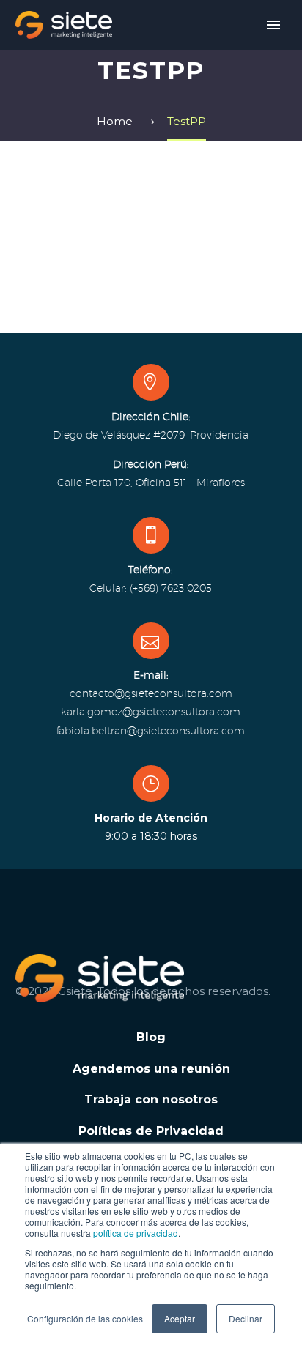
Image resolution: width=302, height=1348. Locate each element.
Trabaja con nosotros (151, 1099)
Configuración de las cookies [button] (85, 1318)
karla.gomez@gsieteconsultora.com (150, 712)
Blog (151, 1037)
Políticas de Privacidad (151, 1131)
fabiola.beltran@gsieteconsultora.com (150, 731)
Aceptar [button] (179, 1318)
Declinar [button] (245, 1318)
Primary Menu (273, 25)
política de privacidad (135, 1232)
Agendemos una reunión (151, 1069)
